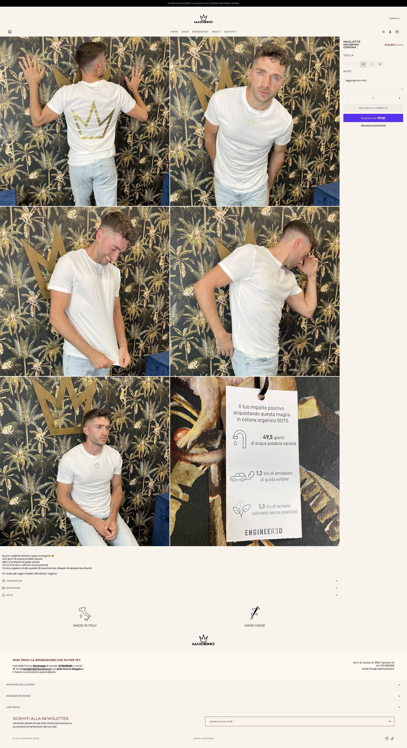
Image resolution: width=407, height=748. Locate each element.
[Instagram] (387, 738)
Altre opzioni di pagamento (373, 125)
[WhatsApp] (9, 31)
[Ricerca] (383, 31)
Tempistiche (14, 580)
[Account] (390, 31)
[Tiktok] (392, 738)
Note (347, 71)
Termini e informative (203, 738)
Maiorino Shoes (30, 738)
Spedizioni (13, 588)
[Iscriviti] (389, 721)
